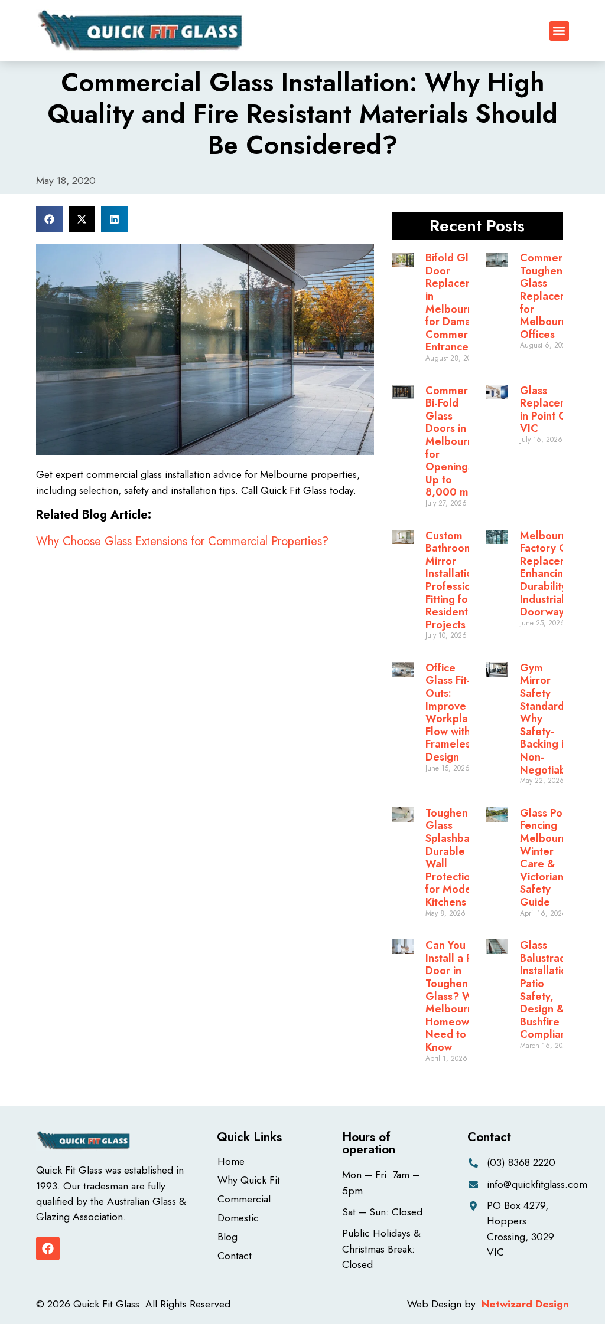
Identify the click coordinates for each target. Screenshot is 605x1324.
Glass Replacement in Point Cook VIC (552, 410)
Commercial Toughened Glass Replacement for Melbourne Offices (552, 296)
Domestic (238, 1217)
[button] (559, 31)
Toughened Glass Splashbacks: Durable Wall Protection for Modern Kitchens (457, 857)
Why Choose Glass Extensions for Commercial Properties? (182, 541)
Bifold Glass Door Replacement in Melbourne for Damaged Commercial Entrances (457, 302)
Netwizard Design (525, 1304)
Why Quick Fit (248, 1180)
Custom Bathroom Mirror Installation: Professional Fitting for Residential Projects (455, 580)
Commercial (244, 1198)
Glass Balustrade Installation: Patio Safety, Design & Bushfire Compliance (549, 990)
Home (231, 1161)
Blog (227, 1236)
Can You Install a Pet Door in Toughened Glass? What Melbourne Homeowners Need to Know (457, 996)
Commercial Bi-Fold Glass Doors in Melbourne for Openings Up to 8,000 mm (454, 441)
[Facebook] (48, 1248)
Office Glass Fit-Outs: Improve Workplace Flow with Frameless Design (452, 712)
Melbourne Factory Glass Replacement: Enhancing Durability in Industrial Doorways (554, 574)
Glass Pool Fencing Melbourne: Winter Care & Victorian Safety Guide (548, 857)
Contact (234, 1255)
